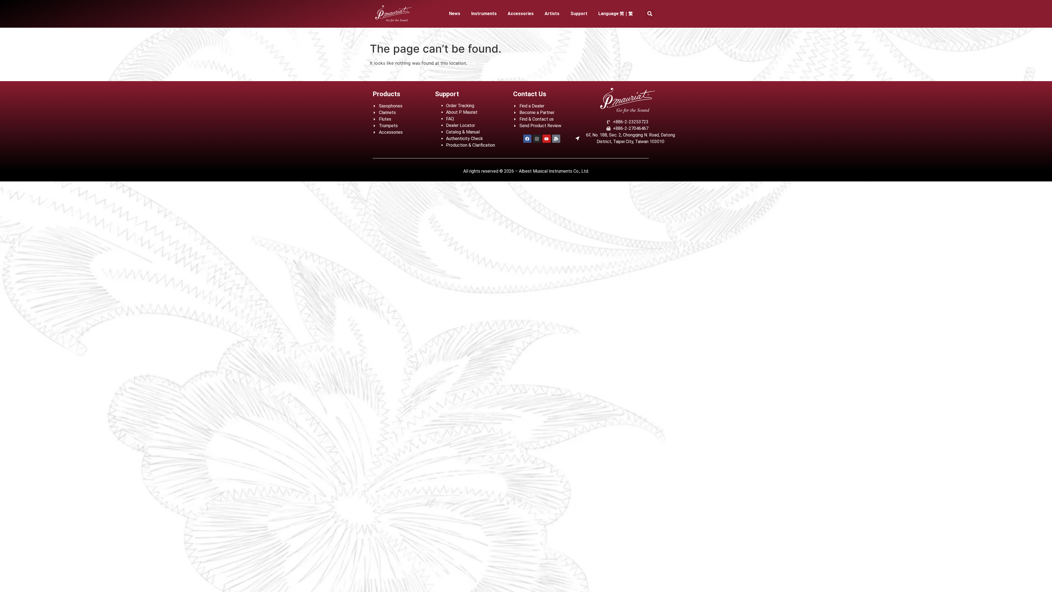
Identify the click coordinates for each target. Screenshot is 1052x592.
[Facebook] (527, 139)
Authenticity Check (464, 138)
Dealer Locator (460, 125)
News (454, 13)
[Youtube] (546, 139)
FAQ (450, 118)
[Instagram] (537, 139)
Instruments (484, 13)
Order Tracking (460, 105)
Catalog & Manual (463, 132)
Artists (552, 13)
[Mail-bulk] (556, 139)
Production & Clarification (470, 145)
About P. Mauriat (462, 112)
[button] (649, 13)
